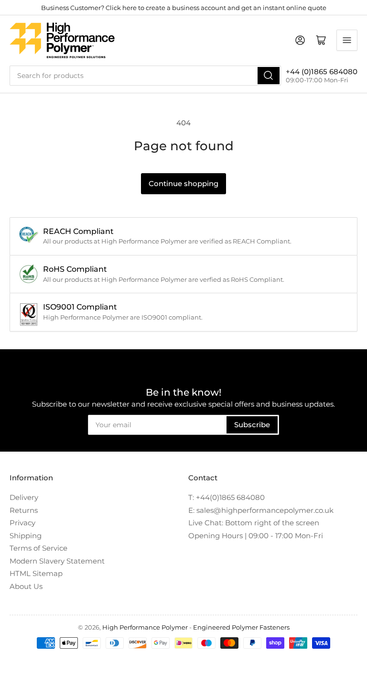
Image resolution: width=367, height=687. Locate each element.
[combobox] (145, 76)
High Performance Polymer (145, 627)
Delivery (24, 497)
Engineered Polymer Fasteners (241, 627)
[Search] (268, 75)
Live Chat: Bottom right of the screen (253, 522)
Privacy (22, 522)
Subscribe (252, 424)
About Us (26, 586)
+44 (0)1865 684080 (321, 71)
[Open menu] (346, 40)
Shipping (26, 535)
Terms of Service (38, 548)
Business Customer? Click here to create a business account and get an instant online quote (183, 7)
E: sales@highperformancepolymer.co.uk (261, 510)
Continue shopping (183, 183)
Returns (24, 510)
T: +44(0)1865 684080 (226, 497)
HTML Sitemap (36, 573)
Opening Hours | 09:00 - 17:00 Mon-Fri (255, 535)
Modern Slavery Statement (57, 560)
